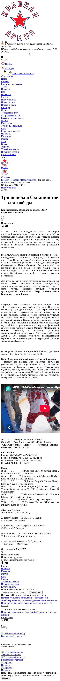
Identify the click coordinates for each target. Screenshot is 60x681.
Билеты (5, 566)
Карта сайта (7, 617)
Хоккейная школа (10, 581)
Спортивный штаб (10, 115)
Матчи (4, 97)
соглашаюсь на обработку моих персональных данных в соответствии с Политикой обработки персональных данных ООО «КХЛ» (29, 601)
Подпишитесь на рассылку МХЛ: (17, 589)
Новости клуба (8, 99)
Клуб (3, 576)
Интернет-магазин (10, 584)
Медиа (4, 579)
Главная (5, 180)
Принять (6, 678)
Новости (15, 180)
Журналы (5, 146)
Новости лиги (8, 102)
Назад (4, 79)
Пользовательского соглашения (16, 597)
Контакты (6, 136)
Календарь (6, 123)
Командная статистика (12, 118)
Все (3, 92)
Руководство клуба (10, 131)
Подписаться (35, 592)
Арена (4, 86)
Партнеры (6, 133)
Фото (3, 141)
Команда (5, 571)
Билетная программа (11, 84)
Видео (4, 144)
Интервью (6, 94)
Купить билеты (8, 587)
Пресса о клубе (8, 105)
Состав (4, 110)
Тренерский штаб (9, 112)
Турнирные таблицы (11, 126)
